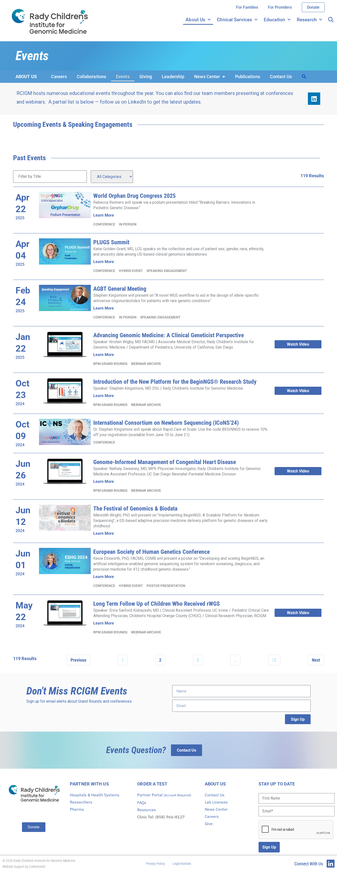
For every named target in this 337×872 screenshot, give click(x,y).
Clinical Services (234, 19)
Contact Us (281, 76)
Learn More (103, 215)
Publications (247, 76)
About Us (195, 19)
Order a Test (152, 783)
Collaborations (91, 76)
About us (26, 76)
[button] (304, 76)
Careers (59, 76)
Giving (145, 76)
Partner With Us (89, 783)
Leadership (173, 76)
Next (316, 660)
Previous (78, 660)
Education (274, 19)
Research (307, 19)
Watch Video (298, 344)
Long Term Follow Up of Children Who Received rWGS (156, 603)
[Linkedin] (314, 98)
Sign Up (269, 847)
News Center (207, 76)
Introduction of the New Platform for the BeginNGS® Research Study (175, 381)
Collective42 (37, 867)
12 (274, 660)
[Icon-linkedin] (331, 864)
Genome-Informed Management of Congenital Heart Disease (164, 462)
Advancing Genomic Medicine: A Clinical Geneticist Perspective (168, 335)
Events (123, 76)
